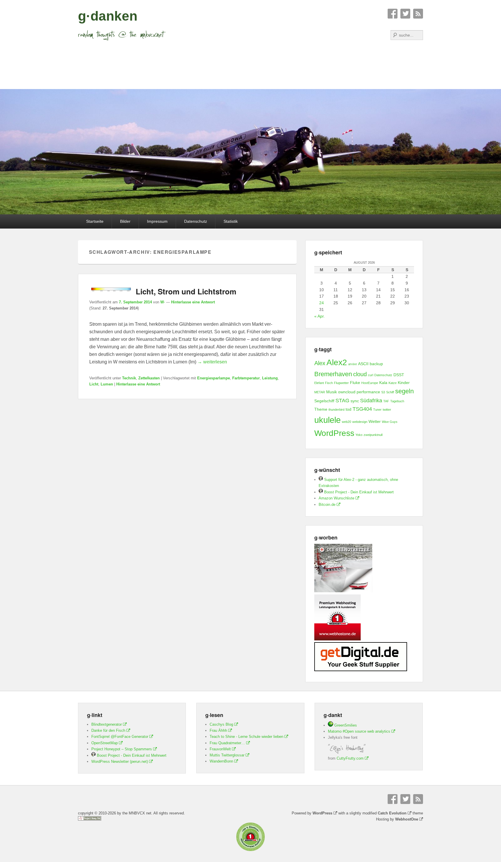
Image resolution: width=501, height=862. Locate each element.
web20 (346, 421)
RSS (418, 14)
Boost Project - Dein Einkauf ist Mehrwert (358, 492)
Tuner (377, 409)
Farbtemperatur (246, 378)
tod (348, 409)
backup (376, 363)
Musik (331, 392)
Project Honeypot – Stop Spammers (121, 749)
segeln (404, 391)
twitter (387, 409)
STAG (342, 400)
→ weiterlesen (212, 361)
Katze (393, 383)
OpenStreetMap (104, 743)
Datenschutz (195, 221)
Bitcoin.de (327, 504)
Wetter (375, 421)
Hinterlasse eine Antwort (193, 302)
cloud (360, 374)
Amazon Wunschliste (336, 498)
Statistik (231, 221)
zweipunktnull (373, 435)
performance (368, 392)
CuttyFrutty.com (350, 758)
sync (355, 401)
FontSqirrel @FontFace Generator (119, 736)
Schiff (390, 392)
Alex (319, 363)
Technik (129, 378)
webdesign (359, 421)
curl (370, 375)
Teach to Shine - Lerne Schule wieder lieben (246, 736)
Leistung (270, 378)
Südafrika (371, 400)
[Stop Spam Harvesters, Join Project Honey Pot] (89, 819)
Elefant (319, 383)
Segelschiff (324, 401)
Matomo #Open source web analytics (359, 731)
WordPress (334, 433)
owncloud (346, 392)
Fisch (329, 383)
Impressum (157, 221)
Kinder (404, 382)
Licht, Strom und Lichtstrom (186, 291)
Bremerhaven (333, 374)
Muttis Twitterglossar (227, 755)
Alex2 (336, 362)
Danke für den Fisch (108, 730)
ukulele (327, 420)
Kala (383, 382)
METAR (319, 392)
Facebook (392, 14)
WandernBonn (221, 761)
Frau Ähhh (218, 730)
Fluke (355, 382)
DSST (398, 374)
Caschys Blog (221, 724)
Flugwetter (341, 383)
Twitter (405, 14)
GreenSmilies (345, 725)
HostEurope (369, 383)
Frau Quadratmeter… (227, 743)
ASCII (363, 363)
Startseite (95, 221)
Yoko (358, 435)
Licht (93, 384)
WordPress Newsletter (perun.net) (119, 761)
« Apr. (319, 316)
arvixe (352, 364)
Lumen (107, 384)
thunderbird (336, 409)
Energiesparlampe (213, 378)
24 (321, 302)
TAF (386, 401)
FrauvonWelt (220, 749)
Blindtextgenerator (106, 724)
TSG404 (362, 409)
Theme (320, 409)
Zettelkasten (149, 378)
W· (162, 302)
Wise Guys (389, 421)
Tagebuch (397, 401)
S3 (383, 392)
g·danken (107, 15)
